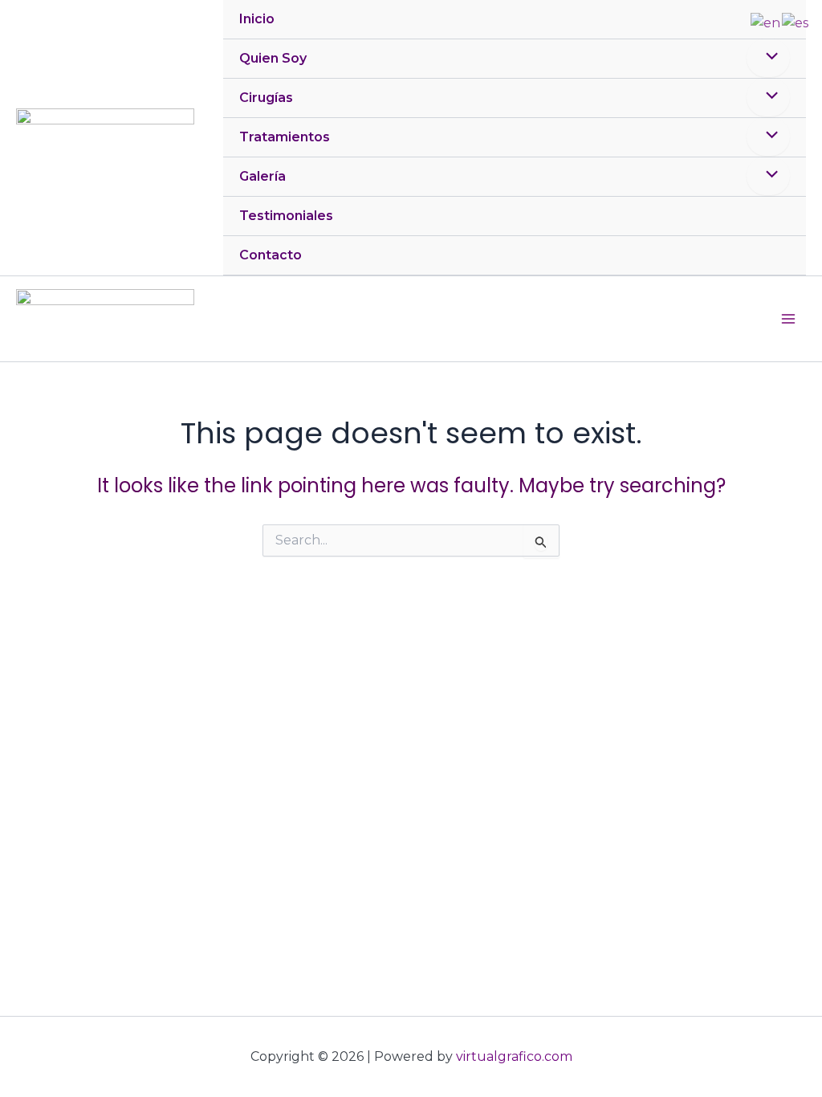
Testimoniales (286, 215)
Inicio (257, 19)
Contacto (270, 255)
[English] (766, 22)
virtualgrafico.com (514, 1056)
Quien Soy (273, 58)
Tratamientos (284, 137)
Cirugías (266, 97)
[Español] (796, 22)
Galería (262, 176)
